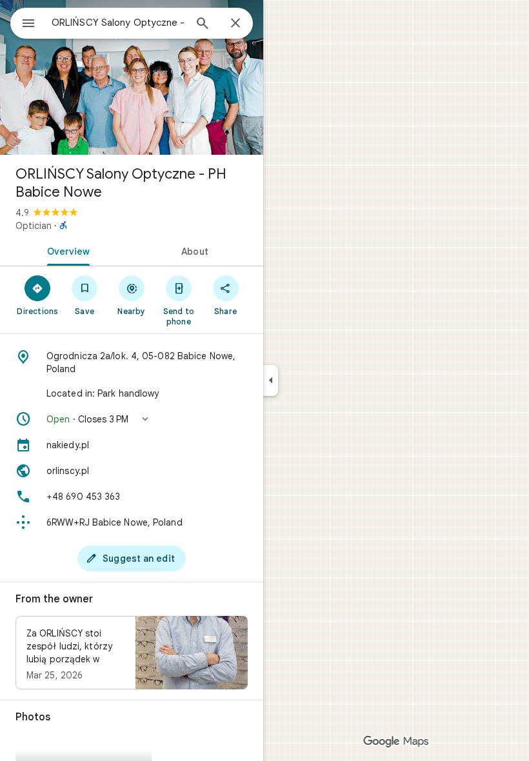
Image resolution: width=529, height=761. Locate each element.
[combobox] (118, 22)
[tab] (66, 250)
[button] (131, 419)
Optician (33, 226)
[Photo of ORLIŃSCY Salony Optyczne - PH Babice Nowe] (131, 77)
